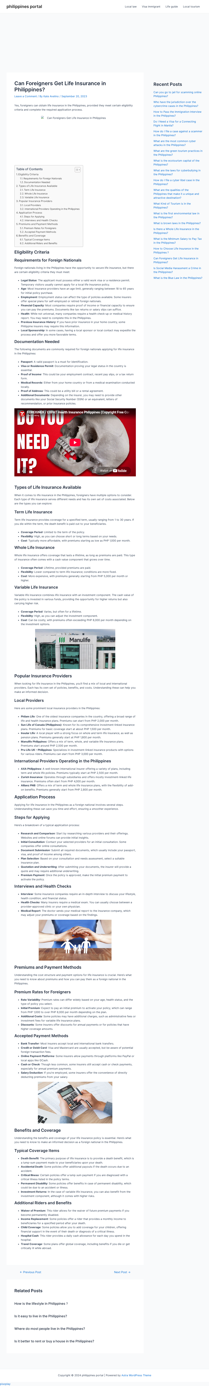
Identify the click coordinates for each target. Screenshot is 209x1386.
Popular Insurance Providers (35, 201)
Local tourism (191, 6)
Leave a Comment (25, 96)
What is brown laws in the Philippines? (177, 223)
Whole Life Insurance (36, 193)
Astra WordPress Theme (136, 1375)
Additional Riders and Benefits (41, 243)
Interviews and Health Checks (41, 220)
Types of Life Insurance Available (38, 185)
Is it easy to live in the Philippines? (40, 1316)
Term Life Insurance (34, 189)
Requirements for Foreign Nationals (43, 178)
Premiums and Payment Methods (38, 224)
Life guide (172, 6)
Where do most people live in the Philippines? (49, 1329)
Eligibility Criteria (28, 174)
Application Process (30, 212)
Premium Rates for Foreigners (40, 228)
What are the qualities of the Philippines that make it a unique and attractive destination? (176, 193)
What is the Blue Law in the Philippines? (177, 277)
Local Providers (32, 205)
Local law (131, 6)
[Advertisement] (104, 37)
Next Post (122, 1272)
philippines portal (24, 6)
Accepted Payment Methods (40, 231)
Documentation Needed (37, 182)
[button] (76, 169)
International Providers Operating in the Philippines (52, 208)
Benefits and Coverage (32, 235)
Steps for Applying (34, 216)
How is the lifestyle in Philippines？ (41, 1304)
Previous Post (30, 1272)
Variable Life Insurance (37, 197)
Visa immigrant (151, 6)
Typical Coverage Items (37, 239)
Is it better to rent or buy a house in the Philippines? (54, 1341)
